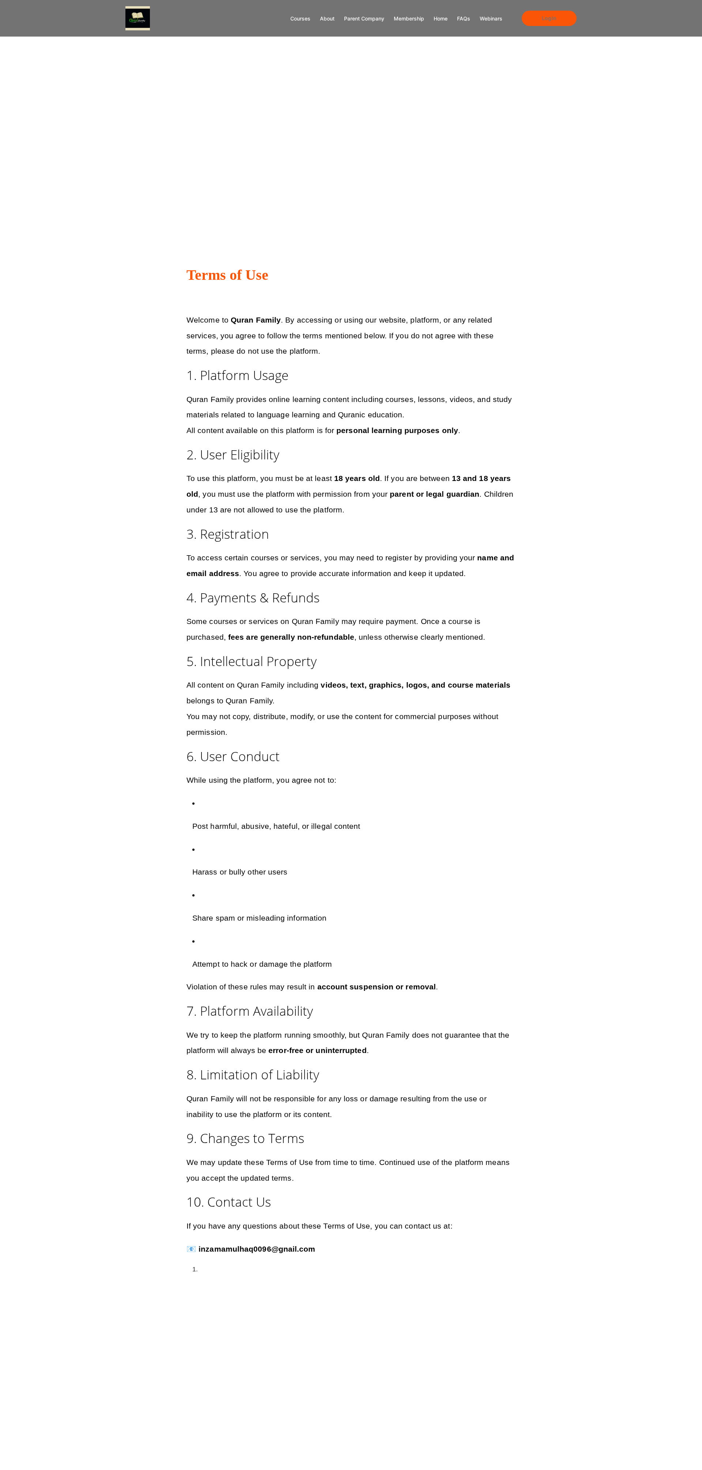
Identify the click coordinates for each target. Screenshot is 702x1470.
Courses (300, 18)
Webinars (491, 18)
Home (441, 18)
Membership (409, 18)
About (327, 18)
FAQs (463, 18)
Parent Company (364, 18)
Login (549, 18)
